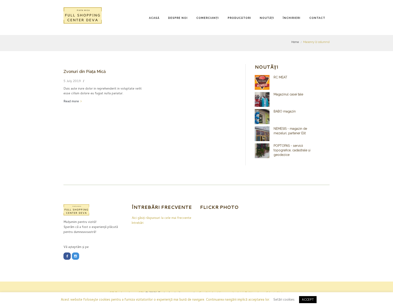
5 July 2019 (72, 81)
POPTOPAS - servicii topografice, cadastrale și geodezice (292, 150)
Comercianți (207, 18)
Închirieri (291, 18)
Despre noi (178, 18)
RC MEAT (280, 77)
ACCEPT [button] (308, 299)
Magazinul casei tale (288, 94)
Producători (239, 18)
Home (295, 42)
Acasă (154, 18)
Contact (317, 18)
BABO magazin (285, 111)
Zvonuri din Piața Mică (84, 71)
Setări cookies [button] (284, 299)
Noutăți (267, 18)
